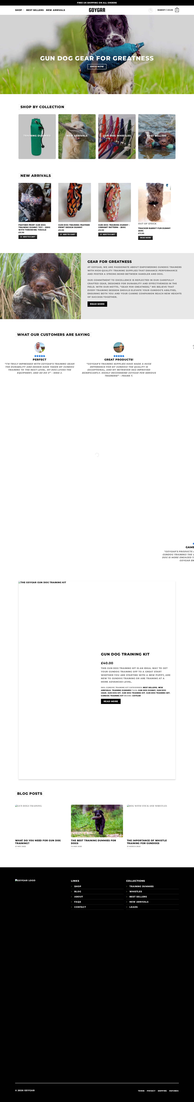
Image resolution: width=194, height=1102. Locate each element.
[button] (168, 10)
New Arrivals (55, 10)
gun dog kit (114, 693)
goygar (136, 696)
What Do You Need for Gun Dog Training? (38, 842)
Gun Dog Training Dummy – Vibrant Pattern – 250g (114, 226)
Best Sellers (35, 10)
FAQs (77, 902)
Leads (133, 907)
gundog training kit (112, 696)
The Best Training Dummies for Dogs (93, 842)
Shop (18, 10)
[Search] (151, 10)
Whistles (135, 891)
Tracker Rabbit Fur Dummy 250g (154, 229)
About (78, 896)
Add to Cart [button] (29, 237)
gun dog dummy (146, 690)
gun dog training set (158, 693)
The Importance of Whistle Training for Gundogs (147, 842)
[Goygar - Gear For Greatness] (97, 10)
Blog (77, 891)
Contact (80, 907)
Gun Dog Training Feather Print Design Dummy (74, 226)
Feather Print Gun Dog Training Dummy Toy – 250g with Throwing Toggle (34, 227)
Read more (145, 238)
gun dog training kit (133, 693)
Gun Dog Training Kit (125, 654)
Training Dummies (121, 690)
